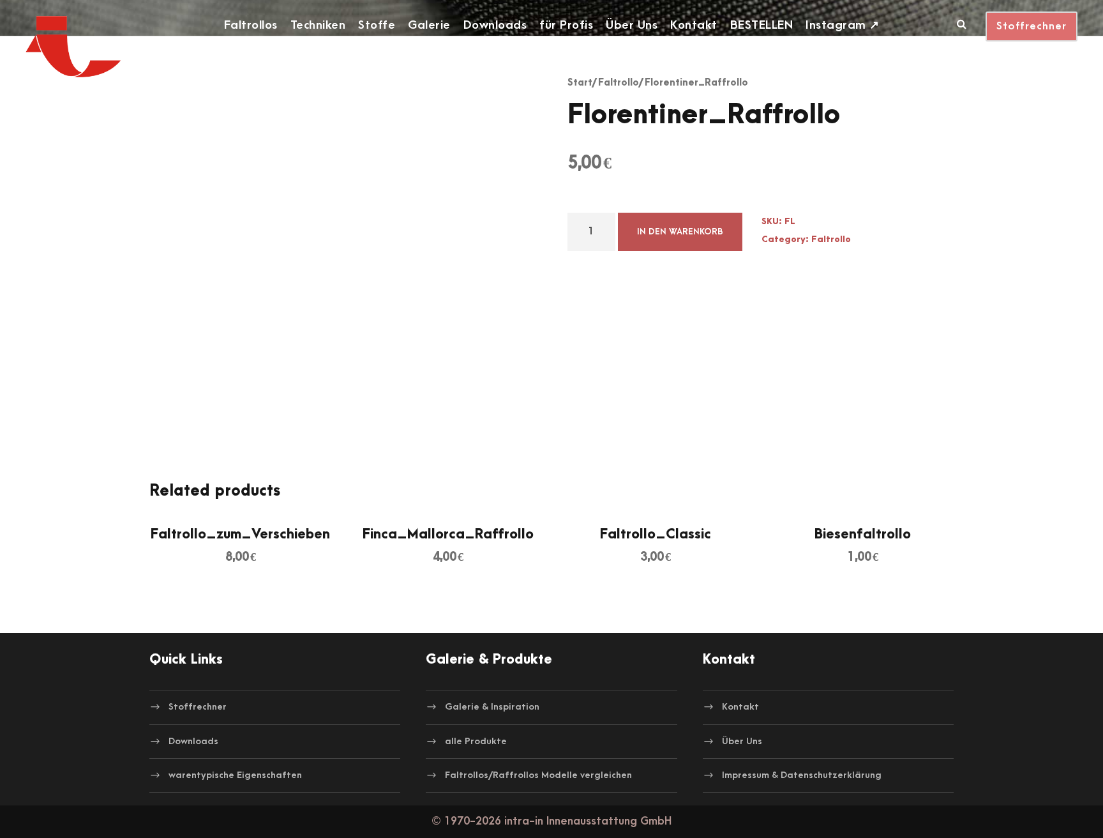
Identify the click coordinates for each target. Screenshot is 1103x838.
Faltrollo (618, 82)
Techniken (318, 25)
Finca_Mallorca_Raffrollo (448, 534)
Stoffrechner (1031, 26)
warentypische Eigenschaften (235, 775)
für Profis (566, 25)
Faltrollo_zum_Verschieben (240, 534)
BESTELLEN (761, 25)
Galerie (429, 25)
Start (579, 82)
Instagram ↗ (843, 25)
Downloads (495, 25)
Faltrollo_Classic (655, 534)
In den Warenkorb (680, 231)
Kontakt (693, 25)
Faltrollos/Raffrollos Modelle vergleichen (538, 775)
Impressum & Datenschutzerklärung (802, 775)
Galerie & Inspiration (492, 706)
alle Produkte (476, 740)
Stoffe (376, 25)
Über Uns (631, 25)
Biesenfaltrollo (862, 534)
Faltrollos (251, 25)
